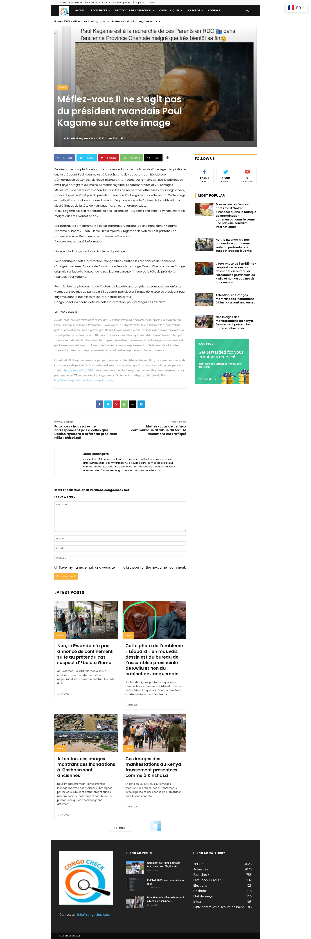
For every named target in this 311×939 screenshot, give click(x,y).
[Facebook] (99, 404)
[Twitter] (108, 404)
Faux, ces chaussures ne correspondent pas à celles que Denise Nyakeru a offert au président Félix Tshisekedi (86, 432)
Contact (151, 2)
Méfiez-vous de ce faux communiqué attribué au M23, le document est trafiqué (158, 430)
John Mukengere (77, 138)
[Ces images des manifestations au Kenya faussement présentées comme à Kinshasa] (154, 733)
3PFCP (67, 21)
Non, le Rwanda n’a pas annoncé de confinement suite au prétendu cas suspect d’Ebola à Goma (85, 654)
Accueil (62, 2)
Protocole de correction (96, 2)
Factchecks (74, 2)
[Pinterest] (116, 404)
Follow (226, 169)
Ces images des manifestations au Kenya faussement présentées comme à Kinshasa (153, 767)
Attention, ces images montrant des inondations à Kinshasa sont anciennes (86, 767)
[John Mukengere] (60, 138)
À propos (137, 2)
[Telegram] (141, 404)
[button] (247, 10)
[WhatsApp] (124, 404)
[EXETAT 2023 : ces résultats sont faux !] (135, 884)
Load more (119, 828)
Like (204, 169)
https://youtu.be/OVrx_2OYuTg (78, 370)
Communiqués (120, 2)
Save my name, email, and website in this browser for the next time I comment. (122, 567)
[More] (167, 157)
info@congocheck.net (93, 914)
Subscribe (247, 169)
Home (57, 21)
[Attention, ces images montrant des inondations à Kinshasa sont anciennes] (86, 733)
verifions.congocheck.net (109, 490)
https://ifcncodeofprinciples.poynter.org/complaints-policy (83, 380)
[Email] (132, 404)
